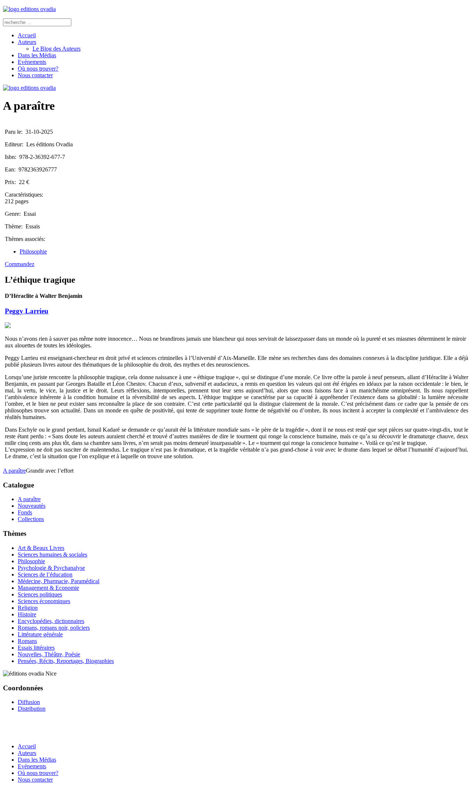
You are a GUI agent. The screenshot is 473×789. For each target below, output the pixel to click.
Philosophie (33, 251)
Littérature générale (40, 634)
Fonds (25, 512)
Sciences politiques (40, 594)
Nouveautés (31, 506)
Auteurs (27, 42)
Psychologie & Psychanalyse (51, 568)
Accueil (27, 35)
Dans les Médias (37, 55)
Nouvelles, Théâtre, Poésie (49, 654)
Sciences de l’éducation (45, 574)
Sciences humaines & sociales (52, 554)
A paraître (14, 470)
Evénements (32, 62)
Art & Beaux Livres (41, 548)
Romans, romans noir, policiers (54, 628)
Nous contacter (35, 75)
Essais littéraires (36, 648)
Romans (27, 641)
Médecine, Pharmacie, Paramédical (58, 581)
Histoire (27, 614)
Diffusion (29, 702)
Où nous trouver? (38, 68)
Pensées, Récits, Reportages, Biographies (66, 661)
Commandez (19, 264)
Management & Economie (48, 588)
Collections (31, 519)
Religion (28, 608)
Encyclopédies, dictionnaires (51, 621)
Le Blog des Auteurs (57, 48)
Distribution (31, 708)
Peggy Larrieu (26, 311)
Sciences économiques (44, 601)
